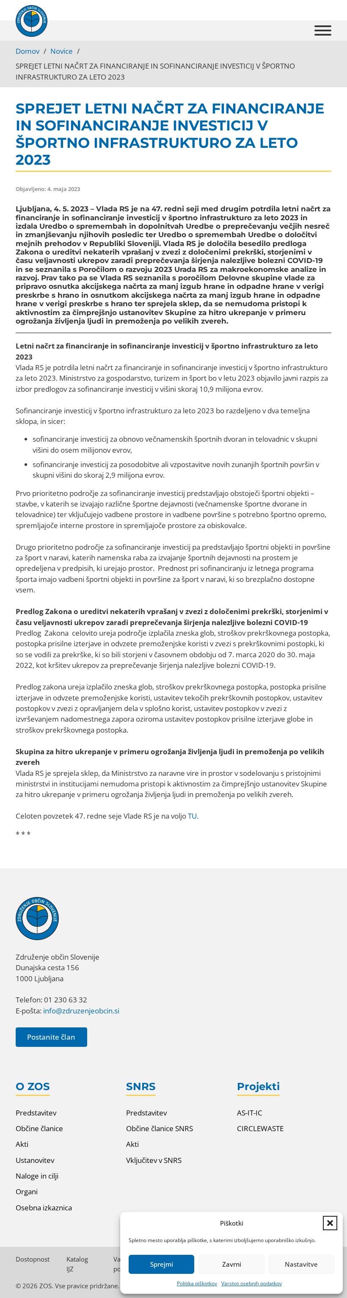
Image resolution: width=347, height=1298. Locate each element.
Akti (22, 1144)
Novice (61, 51)
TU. (193, 816)
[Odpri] (322, 30)
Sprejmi (161, 1264)
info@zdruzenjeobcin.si (81, 1011)
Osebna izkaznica (44, 1207)
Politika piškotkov (197, 1283)
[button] (330, 1223)
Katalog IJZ (77, 1264)
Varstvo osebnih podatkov (251, 1283)
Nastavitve (301, 1264)
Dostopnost (33, 1259)
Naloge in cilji (37, 1176)
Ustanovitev (35, 1160)
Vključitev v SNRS (154, 1160)
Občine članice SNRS (159, 1128)
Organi (27, 1191)
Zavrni (231, 1264)
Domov (27, 51)
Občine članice (39, 1128)
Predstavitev (36, 1113)
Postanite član (51, 1037)
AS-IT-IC (249, 1113)
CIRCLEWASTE (260, 1128)
